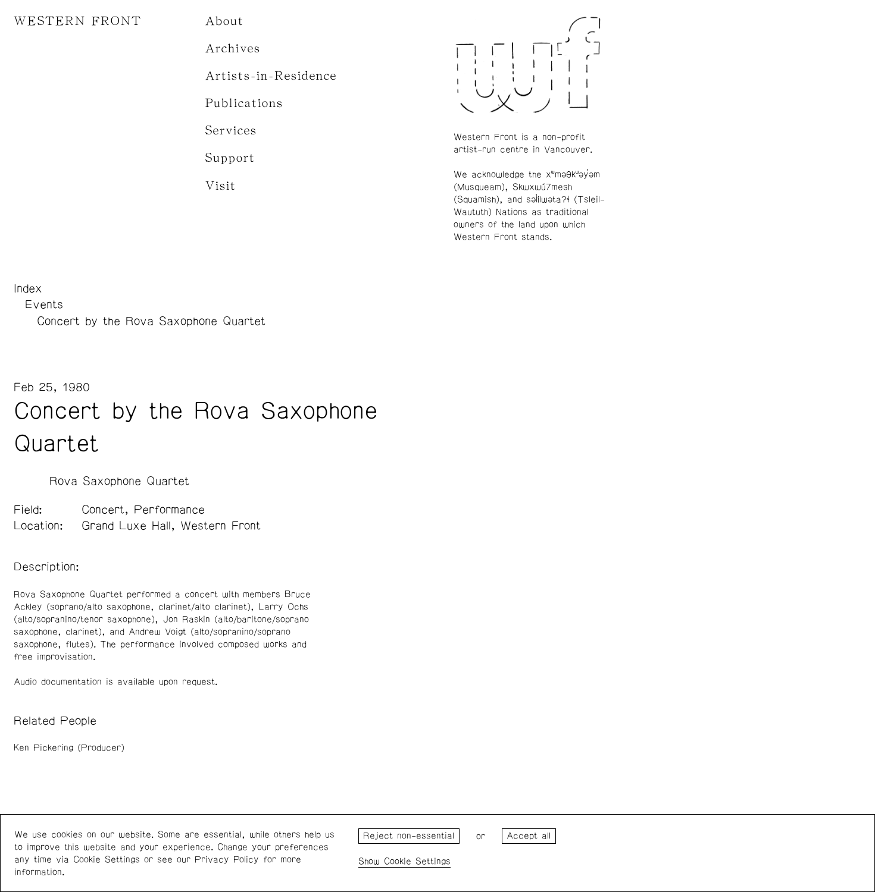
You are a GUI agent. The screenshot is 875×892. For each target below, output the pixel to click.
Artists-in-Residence (271, 76)
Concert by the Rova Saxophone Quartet (151, 321)
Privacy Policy (227, 859)
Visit (220, 186)
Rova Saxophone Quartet (119, 481)
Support (230, 158)
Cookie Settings (417, 861)
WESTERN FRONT (78, 21)
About (224, 21)
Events (44, 304)
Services (231, 130)
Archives (233, 48)
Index (28, 288)
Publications (244, 103)
